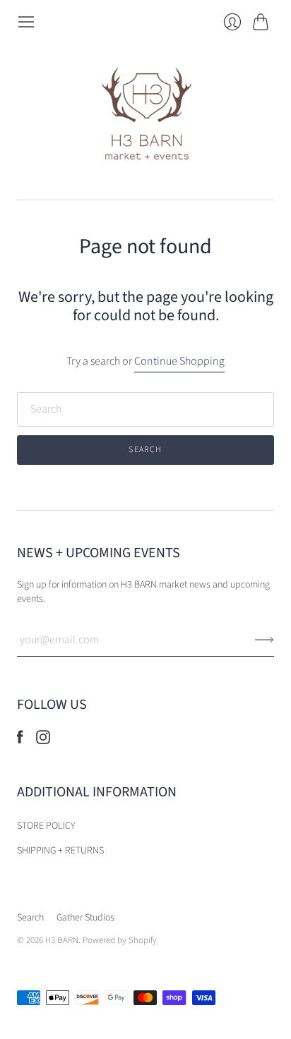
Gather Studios (85, 918)
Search (30, 918)
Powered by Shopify (120, 940)
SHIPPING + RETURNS (60, 851)
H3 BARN (61, 940)
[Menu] (26, 22)
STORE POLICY (46, 826)
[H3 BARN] (146, 115)
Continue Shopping (179, 361)
